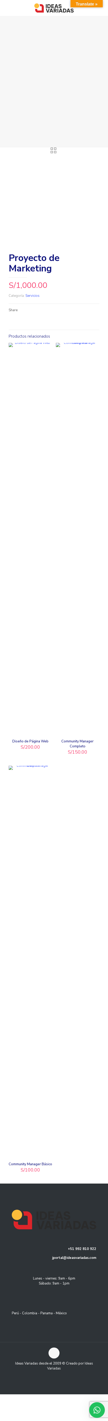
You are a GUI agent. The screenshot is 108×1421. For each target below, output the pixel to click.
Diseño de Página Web (30, 741)
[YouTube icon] (57, 1375)
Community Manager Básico (30, 1164)
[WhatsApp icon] (46, 1375)
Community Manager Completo (77, 744)
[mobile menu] (100, 7)
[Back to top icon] (54, 1353)
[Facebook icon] (51, 1375)
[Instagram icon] (62, 1375)
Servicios (32, 295)
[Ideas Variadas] (54, 7)
